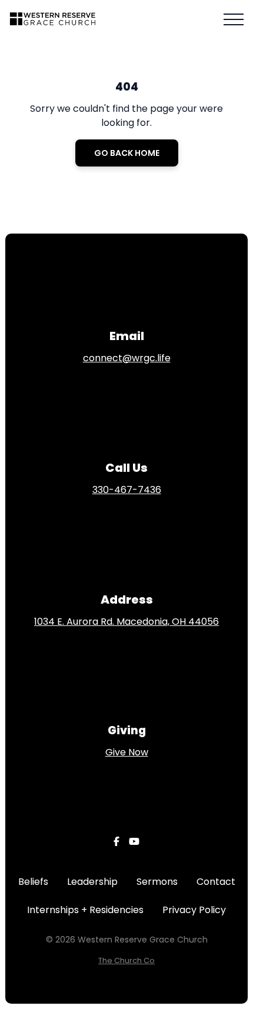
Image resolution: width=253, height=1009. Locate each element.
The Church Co (126, 960)
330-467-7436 (126, 490)
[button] (234, 19)
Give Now (126, 752)
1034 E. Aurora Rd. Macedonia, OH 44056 (126, 621)
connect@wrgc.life (127, 358)
